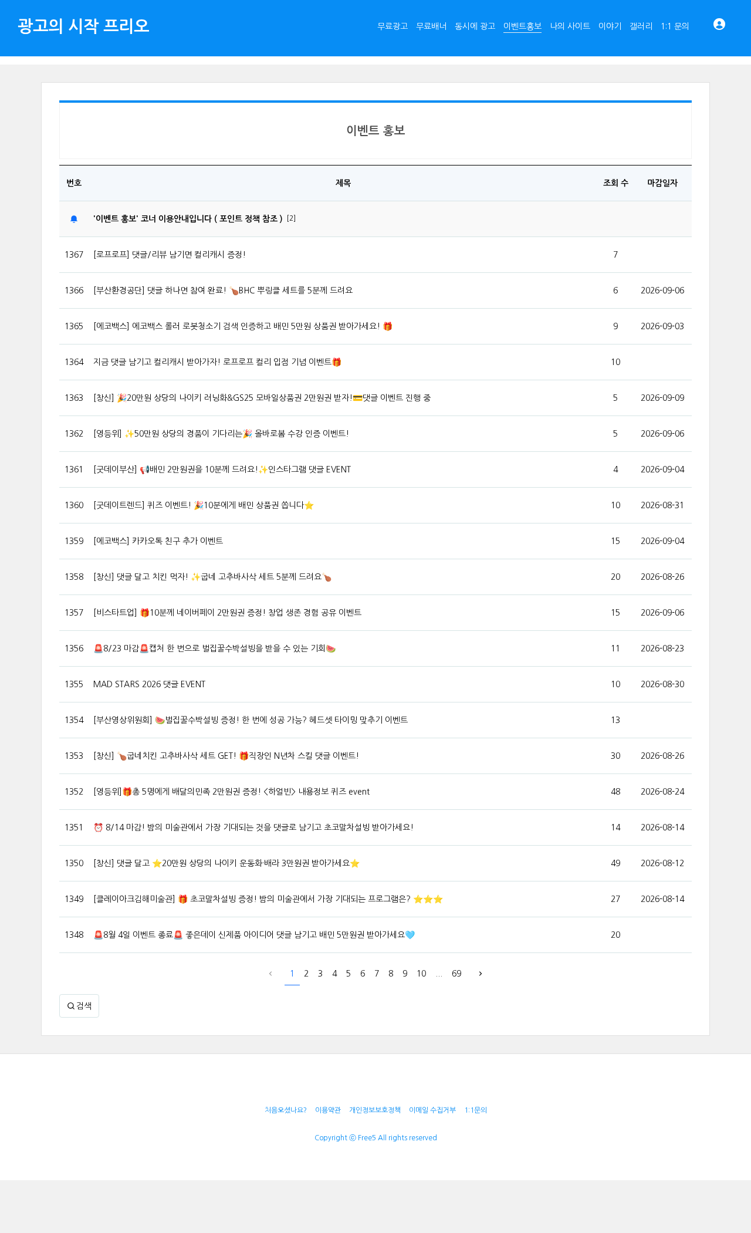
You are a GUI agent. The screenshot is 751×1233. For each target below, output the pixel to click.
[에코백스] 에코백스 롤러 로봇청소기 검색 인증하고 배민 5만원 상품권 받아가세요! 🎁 (243, 326)
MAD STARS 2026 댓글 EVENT (149, 684)
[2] (291, 218)
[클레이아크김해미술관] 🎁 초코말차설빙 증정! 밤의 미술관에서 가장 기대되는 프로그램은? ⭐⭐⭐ (268, 899)
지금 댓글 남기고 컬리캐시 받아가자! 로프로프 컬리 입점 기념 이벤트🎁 (217, 362)
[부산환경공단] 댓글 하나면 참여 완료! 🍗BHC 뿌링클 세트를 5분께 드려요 (223, 290)
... (438, 973)
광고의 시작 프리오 (83, 26)
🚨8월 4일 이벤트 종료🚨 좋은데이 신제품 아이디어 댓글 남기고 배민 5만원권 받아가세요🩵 (254, 935)
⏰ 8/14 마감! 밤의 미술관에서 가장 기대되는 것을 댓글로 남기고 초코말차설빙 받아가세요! (253, 827)
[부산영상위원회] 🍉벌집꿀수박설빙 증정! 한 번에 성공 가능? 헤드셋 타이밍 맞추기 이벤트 (250, 720)
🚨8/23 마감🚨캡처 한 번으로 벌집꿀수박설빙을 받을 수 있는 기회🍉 (214, 648)
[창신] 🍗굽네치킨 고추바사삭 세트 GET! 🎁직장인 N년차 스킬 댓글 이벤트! (226, 756)
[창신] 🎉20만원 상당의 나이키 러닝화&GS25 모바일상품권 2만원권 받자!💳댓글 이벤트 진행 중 (262, 398)
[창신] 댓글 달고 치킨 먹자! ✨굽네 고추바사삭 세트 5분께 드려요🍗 (212, 577)
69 (456, 973)
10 (421, 973)
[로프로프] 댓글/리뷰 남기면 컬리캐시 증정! (169, 255)
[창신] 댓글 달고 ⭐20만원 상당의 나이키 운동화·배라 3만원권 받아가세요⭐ (226, 863)
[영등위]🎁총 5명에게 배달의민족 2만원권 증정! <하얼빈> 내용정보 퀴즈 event (231, 792)
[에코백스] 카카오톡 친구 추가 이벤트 (158, 541)
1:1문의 (475, 1110)
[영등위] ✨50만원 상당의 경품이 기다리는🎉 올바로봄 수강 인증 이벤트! (221, 434)
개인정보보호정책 (375, 1110)
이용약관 (328, 1110)
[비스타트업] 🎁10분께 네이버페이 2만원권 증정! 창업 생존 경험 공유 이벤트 (227, 613)
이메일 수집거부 (432, 1110)
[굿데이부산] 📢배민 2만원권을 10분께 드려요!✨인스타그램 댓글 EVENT (222, 469)
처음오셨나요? (286, 1110)
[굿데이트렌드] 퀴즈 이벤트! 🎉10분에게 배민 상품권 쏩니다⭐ (203, 505)
